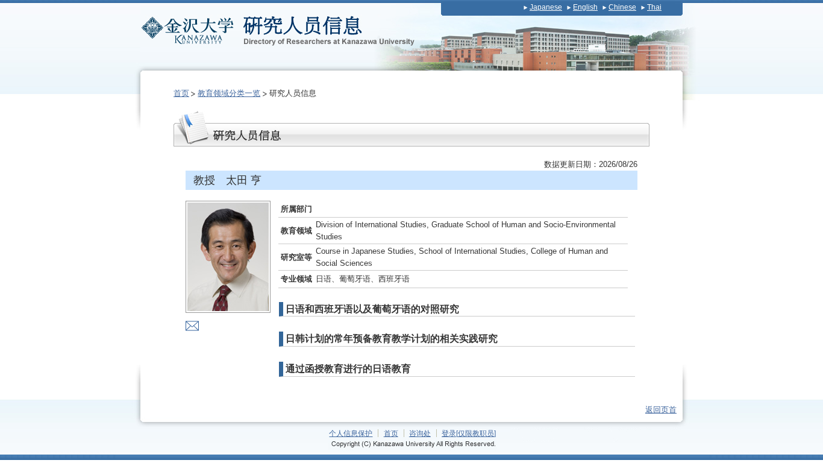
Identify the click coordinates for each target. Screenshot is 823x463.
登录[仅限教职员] (469, 433)
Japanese (546, 7)
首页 (181, 93)
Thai (654, 7)
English (585, 7)
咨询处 (420, 433)
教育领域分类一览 (229, 93)
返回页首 (661, 409)
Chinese (622, 7)
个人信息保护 (350, 433)
